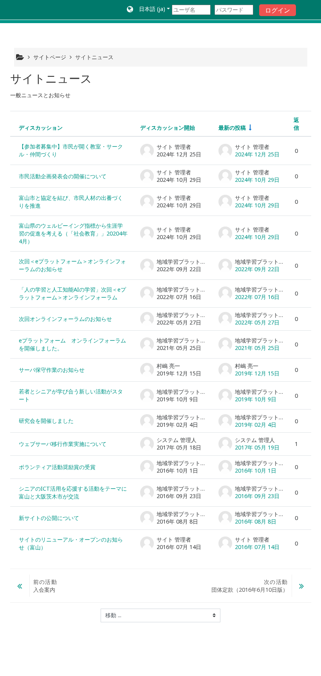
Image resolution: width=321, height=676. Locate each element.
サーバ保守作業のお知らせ (52, 369)
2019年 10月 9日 (255, 399)
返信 (296, 123)
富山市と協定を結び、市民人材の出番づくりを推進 (71, 201)
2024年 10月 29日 (257, 179)
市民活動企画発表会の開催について (62, 176)
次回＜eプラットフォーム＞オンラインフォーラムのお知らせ (72, 265)
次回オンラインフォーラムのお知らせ (65, 319)
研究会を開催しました (46, 420)
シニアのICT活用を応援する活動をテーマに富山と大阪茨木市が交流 (73, 492)
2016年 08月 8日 (255, 521)
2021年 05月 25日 (257, 348)
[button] (148, 10)
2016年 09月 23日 (257, 496)
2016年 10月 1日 (255, 470)
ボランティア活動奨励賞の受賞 (57, 467)
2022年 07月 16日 (257, 297)
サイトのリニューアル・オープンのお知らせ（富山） (71, 543)
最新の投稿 (232, 127)
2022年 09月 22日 (257, 269)
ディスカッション (41, 127)
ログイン (277, 10)
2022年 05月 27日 (257, 322)
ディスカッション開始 (167, 127)
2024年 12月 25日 (257, 154)
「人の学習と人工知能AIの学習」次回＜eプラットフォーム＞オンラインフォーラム (72, 293)
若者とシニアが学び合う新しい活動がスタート (71, 395)
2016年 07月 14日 (257, 547)
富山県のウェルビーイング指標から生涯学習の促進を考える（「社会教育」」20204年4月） (73, 233)
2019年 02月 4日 (255, 424)
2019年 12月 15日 (257, 373)
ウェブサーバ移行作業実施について (62, 444)
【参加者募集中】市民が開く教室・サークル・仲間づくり (71, 150)
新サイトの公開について (49, 518)
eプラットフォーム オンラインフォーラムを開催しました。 (72, 344)
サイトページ (49, 57)
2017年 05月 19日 (257, 447)
